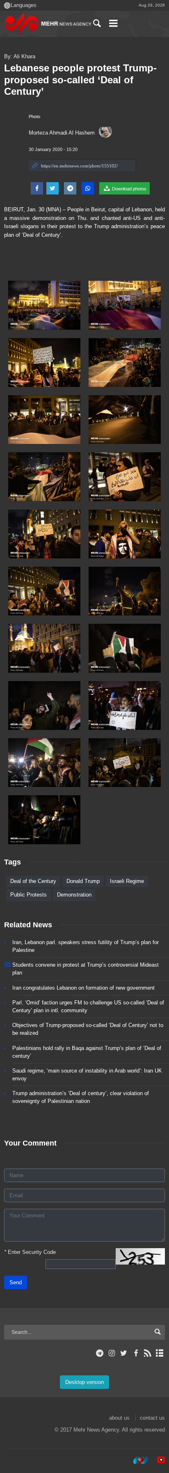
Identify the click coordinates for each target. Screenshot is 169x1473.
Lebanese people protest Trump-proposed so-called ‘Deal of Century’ (80, 79)
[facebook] (135, 1353)
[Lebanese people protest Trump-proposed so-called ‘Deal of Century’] (44, 305)
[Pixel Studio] (157, 1460)
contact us (152, 1418)
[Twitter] (124, 1353)
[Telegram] (100, 1353)
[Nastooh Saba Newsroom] (136, 1460)
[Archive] (160, 1353)
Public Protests (28, 895)
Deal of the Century (33, 881)
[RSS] (148, 1353)
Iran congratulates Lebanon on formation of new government (83, 988)
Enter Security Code (30, 1252)
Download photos (128, 188)
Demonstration (74, 895)
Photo (34, 116)
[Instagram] (112, 1353)
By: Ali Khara (19, 56)
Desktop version (84, 1382)
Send (15, 1282)
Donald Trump (83, 881)
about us (119, 1418)
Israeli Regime (127, 881)
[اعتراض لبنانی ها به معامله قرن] (44, 819)
